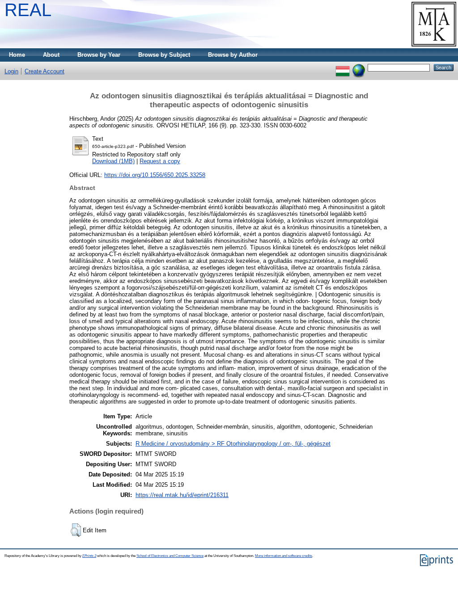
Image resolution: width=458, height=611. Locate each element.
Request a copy (160, 161)
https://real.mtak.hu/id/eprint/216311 (182, 495)
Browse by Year (98, 54)
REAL (27, 10)
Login (11, 71)
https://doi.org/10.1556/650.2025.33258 (154, 175)
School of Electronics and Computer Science (170, 556)
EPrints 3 (89, 556)
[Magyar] (342, 67)
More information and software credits (283, 556)
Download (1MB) (113, 161)
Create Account (44, 71)
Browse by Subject (164, 54)
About (51, 54)
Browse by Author (233, 54)
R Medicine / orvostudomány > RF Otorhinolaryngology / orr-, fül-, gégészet (233, 443)
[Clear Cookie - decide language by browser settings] (359, 67)
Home (17, 54)
